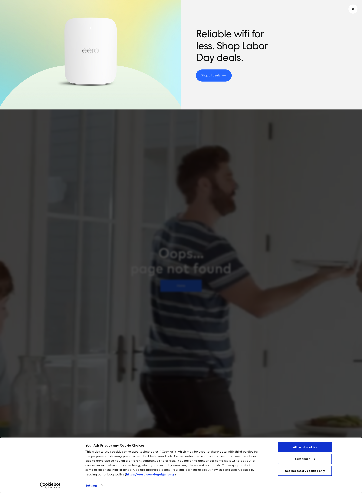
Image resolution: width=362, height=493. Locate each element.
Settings (91, 485)
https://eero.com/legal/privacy (150, 474)
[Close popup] (352, 9)
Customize (302, 459)
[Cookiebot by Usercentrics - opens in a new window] (50, 485)
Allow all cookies (305, 447)
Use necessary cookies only (305, 471)
